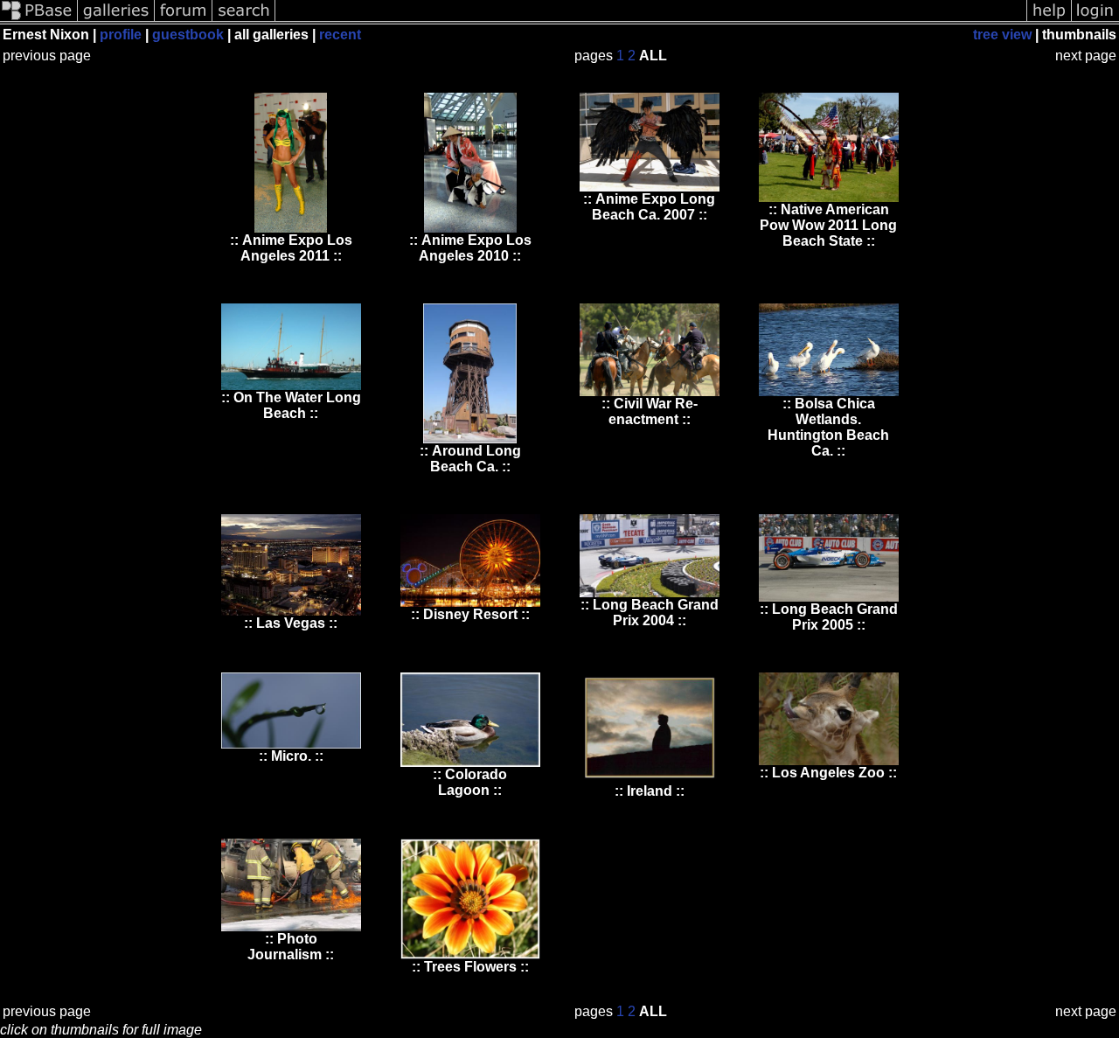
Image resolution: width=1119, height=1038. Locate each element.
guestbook (188, 34)
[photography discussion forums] (183, 19)
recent (340, 34)
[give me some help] (1049, 19)
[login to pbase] (1095, 19)
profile (121, 34)
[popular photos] (650, 19)
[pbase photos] (39, 19)
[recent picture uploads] (116, 19)
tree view (1002, 34)
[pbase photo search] (243, 19)
